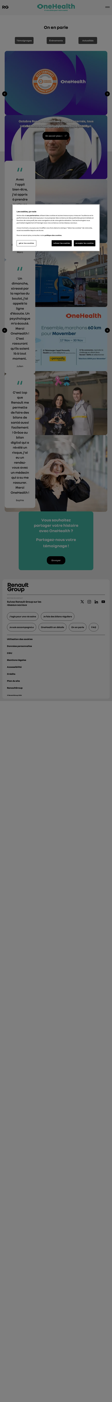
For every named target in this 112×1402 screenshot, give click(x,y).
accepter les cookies (84, 243)
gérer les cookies (26, 243)
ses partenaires (33, 215)
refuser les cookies (61, 243)
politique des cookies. (53, 235)
